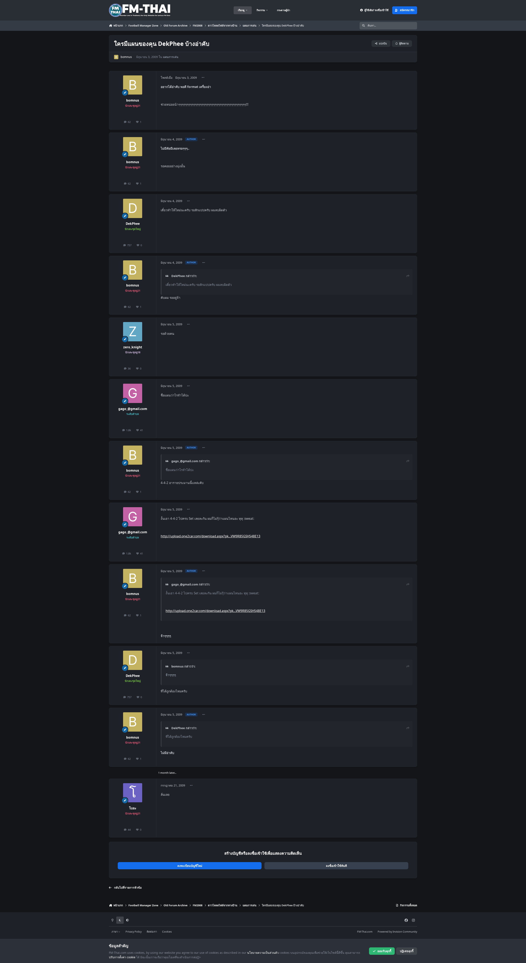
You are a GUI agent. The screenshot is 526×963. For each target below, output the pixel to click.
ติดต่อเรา (152, 931)
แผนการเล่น (170, 57)
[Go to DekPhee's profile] (132, 208)
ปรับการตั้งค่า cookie (122, 957)
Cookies (167, 931)
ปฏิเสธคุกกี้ (406, 951)
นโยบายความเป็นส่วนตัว (263, 953)
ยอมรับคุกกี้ (384, 951)
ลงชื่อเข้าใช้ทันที (336, 866)
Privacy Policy (134, 931)
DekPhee (133, 224)
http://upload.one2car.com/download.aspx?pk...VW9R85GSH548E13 (210, 536)
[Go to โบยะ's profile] (132, 792)
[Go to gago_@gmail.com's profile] (132, 393)
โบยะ (132, 808)
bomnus (126, 57)
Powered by (397, 931)
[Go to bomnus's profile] (116, 57)
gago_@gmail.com (132, 409)
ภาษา (115, 931)
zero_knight (132, 347)
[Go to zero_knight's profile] (132, 331)
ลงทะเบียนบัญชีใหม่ (189, 866)
